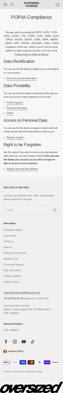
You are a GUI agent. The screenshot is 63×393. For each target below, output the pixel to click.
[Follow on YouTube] (23, 341)
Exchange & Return (13, 230)
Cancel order (10, 235)
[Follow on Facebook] (6, 341)
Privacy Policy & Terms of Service (31, 54)
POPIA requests (15, 102)
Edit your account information (21, 78)
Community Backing (13, 264)
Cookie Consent (11, 282)
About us (8, 247)
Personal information (17, 108)
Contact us (9, 241)
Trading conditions (12, 276)
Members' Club (11, 258)
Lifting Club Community (15, 253)
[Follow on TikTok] (32, 341)
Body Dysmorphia (12, 270)
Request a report (15, 137)
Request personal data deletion (22, 169)
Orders (10, 113)
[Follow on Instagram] (14, 341)
